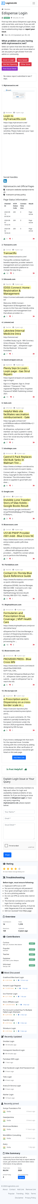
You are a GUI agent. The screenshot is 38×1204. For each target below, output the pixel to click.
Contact (12, 1189)
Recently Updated (13, 1036)
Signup (21, 1177)
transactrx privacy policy (16, 194)
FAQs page (27, 911)
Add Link (20, 1189)
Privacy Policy (30, 1198)
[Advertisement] (19, 154)
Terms (33, 1193)
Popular (11, 1193)
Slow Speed (22, 60)
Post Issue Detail (9, 68)
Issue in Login (8, 60)
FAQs (27, 1193)
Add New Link (19, 757)
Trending (19, 1193)
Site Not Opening (10, 64)
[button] (26, 769)
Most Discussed (12, 972)
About (5, 1189)
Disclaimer (19, 1198)
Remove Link (31, 1189)
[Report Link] (34, 239)
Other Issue (25, 64)
